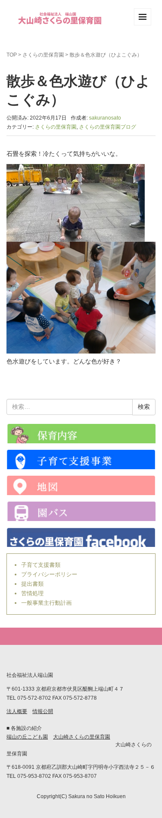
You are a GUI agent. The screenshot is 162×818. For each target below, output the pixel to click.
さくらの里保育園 (43, 55)
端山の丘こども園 (27, 737)
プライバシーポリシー (49, 574)
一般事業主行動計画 (46, 603)
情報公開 (42, 711)
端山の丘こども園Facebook (81, 537)
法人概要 (16, 711)
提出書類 (32, 584)
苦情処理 (32, 593)
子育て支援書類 (40, 565)
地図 (81, 485)
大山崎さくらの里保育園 (81, 737)
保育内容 (81, 433)
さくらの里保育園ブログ (107, 127)
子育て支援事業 (81, 459)
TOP (11, 55)
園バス (81, 511)
